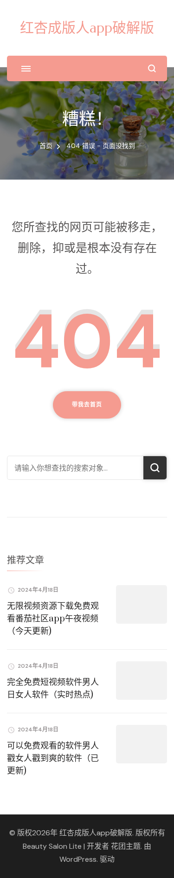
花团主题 (126, 846)
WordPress (78, 859)
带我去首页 (87, 404)
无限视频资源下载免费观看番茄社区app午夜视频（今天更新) (53, 618)
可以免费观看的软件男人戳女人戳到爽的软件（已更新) (53, 758)
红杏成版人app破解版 (87, 27)
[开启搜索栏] (152, 68)
